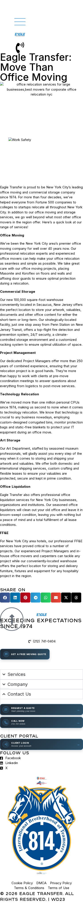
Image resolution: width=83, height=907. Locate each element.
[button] (5, 598)
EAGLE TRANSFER (41, 893)
